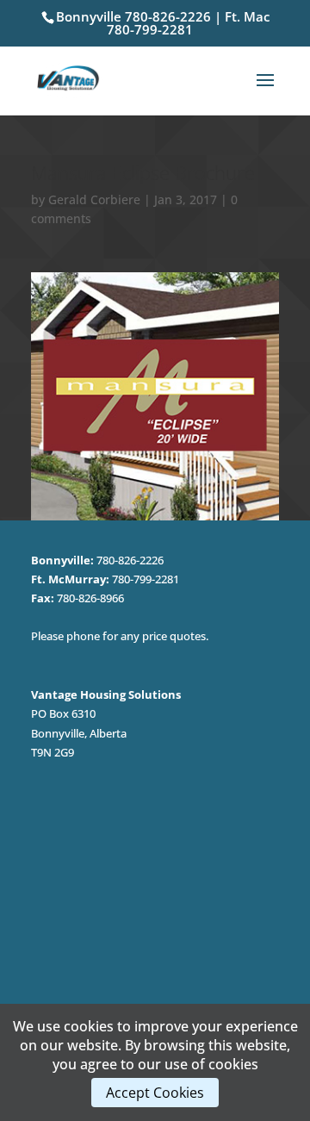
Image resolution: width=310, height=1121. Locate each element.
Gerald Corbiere (94, 199)
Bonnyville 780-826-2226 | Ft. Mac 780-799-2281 (163, 23)
